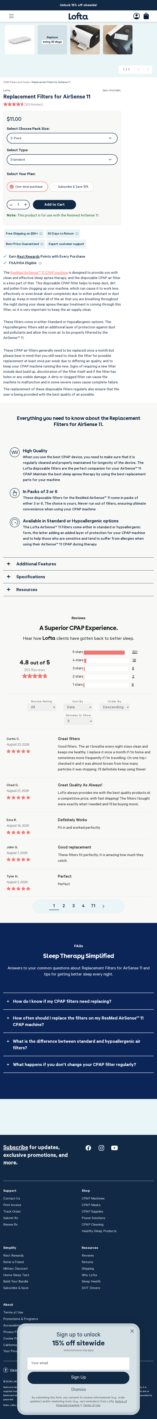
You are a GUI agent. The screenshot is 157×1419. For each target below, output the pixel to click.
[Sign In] (136, 16)
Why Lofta (89, 1275)
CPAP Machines (93, 1199)
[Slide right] (147, 69)
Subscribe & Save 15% (73, 187)
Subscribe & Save (15, 1288)
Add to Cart (54, 205)
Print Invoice (12, 1205)
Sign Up (78, 1377)
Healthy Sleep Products (99, 1231)
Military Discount (15, 1269)
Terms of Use (13, 1313)
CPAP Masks (91, 1205)
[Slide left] (139, 69)
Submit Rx (10, 1218)
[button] (11, 16)
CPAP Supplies (92, 1212)
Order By (114, 702)
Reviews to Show (78, 715)
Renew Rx (10, 1225)
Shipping (88, 1269)
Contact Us (11, 1199)
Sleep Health (91, 1282)
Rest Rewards (28, 257)
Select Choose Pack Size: (28, 129)
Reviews (88, 1256)
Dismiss (78, 1390)
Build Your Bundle (15, 1282)
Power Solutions (93, 1218)
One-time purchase (29, 187)
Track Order (12, 1212)
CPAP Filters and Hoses (16, 82)
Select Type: (17, 151)
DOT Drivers (91, 1288)
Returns (87, 1262)
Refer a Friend (13, 1262)
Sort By (77, 702)
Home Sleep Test (16, 1275)
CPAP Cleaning (92, 1225)
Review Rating (41, 702)
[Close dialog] (132, 1331)
